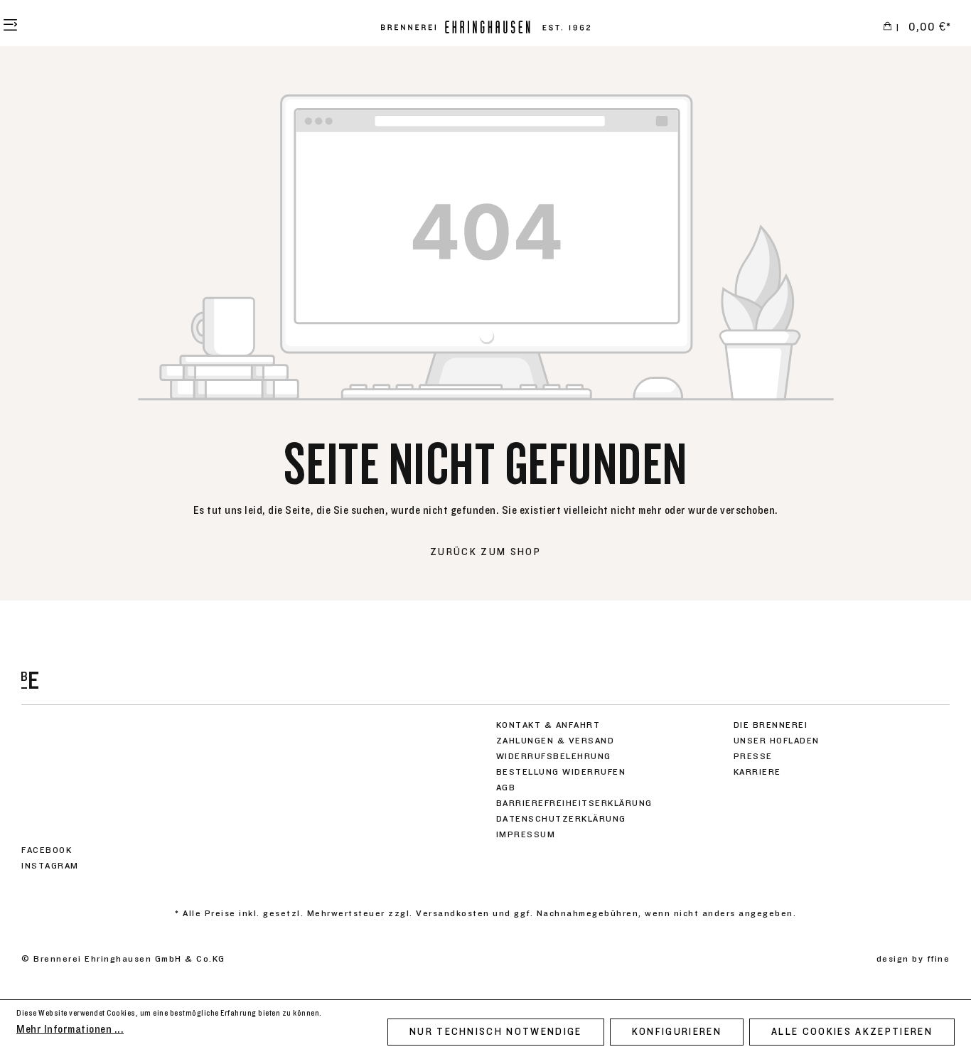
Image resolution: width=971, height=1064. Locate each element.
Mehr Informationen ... (70, 1029)
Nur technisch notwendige (495, 1032)
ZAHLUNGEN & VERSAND (555, 741)
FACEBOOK (46, 850)
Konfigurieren (676, 1032)
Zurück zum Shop (485, 552)
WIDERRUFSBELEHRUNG (553, 756)
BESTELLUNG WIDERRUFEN (561, 772)
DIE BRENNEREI (771, 725)
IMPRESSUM (526, 834)
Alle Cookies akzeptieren (852, 1032)
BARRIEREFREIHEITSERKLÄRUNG (574, 803)
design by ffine (913, 959)
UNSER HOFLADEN (777, 741)
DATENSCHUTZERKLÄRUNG (561, 819)
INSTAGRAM (50, 866)
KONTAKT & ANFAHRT (548, 725)
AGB (506, 787)
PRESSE (753, 756)
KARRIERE (757, 772)
